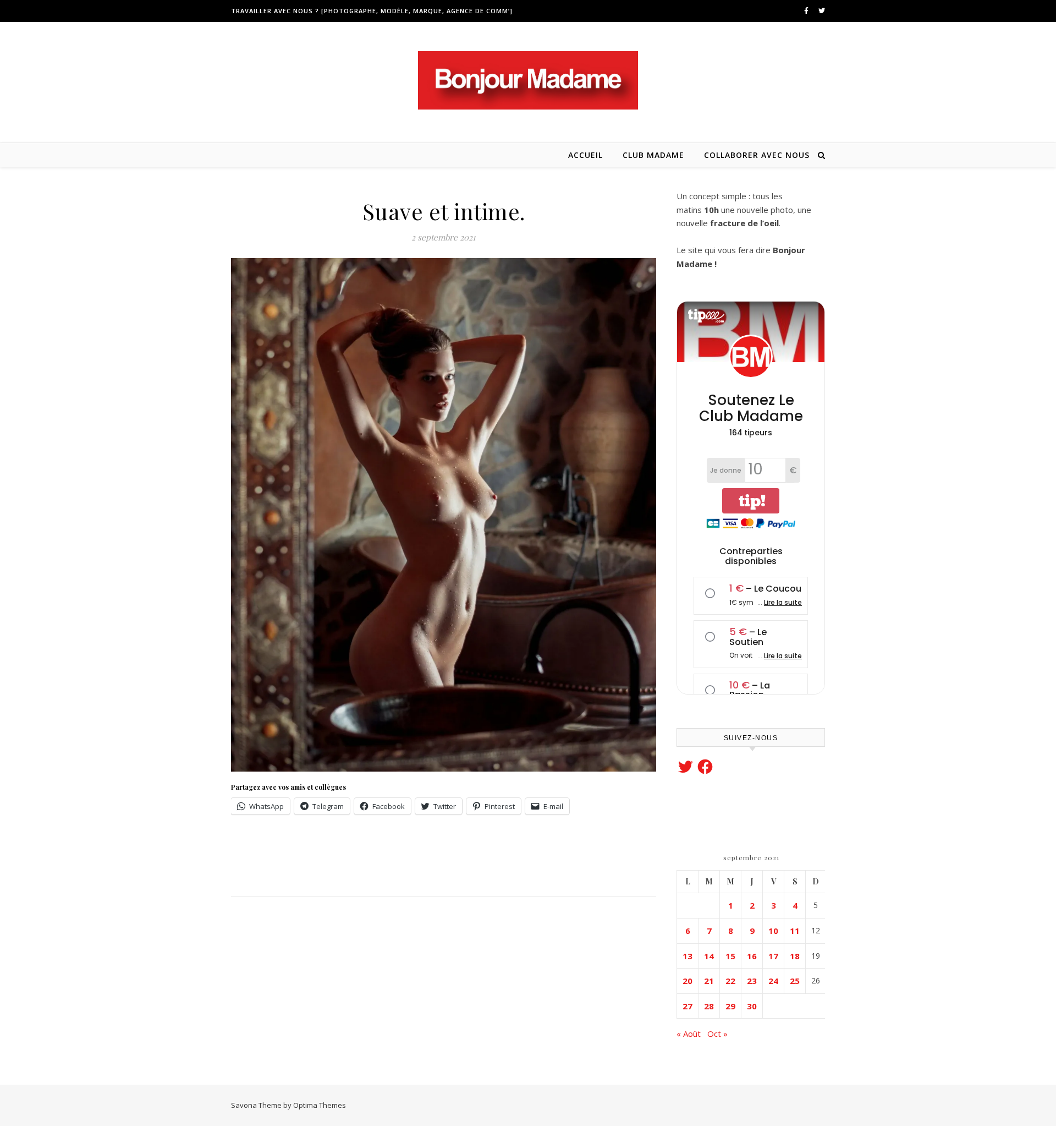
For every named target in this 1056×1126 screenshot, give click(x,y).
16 (752, 955)
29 (730, 1006)
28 (709, 1006)
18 (795, 955)
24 (773, 980)
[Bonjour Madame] (528, 80)
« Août (688, 1033)
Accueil (585, 155)
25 (795, 980)
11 (795, 930)
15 (730, 955)
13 (687, 955)
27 (687, 1006)
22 (730, 980)
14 (709, 955)
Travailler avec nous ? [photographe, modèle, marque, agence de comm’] (372, 11)
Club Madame (653, 155)
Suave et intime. (443, 211)
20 (687, 980)
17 (773, 955)
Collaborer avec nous (757, 155)
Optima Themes (319, 1105)
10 (773, 930)
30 (752, 1006)
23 (752, 980)
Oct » (717, 1033)
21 (709, 980)
